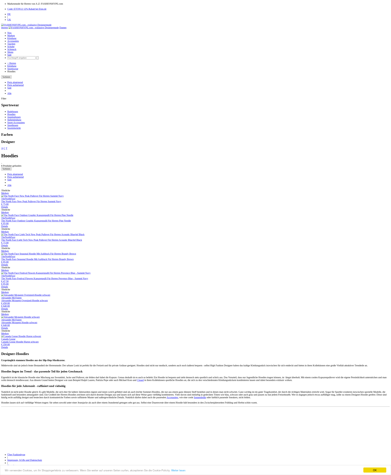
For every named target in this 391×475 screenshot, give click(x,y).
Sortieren (6, 77)
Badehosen (12, 111)
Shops (10, 52)
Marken (11, 35)
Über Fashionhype (16, 454)
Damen (62, 27)
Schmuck (11, 49)
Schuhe (11, 46)
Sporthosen (12, 125)
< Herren (11, 63)
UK (9, 19)
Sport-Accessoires (16, 122)
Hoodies (11, 114)
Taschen (11, 44)
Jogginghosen (14, 117)
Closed (140, 380)
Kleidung (11, 38)
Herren (4, 27)
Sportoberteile (14, 128)
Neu (9, 32)
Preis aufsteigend (15, 85)
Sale (9, 55)
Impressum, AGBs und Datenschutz (24, 460)
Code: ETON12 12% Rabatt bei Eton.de (26, 9)
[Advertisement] (93, 429)
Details (4, 207)
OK (375, 470)
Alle (9, 93)
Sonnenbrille (200, 397)
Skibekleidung (14, 119)
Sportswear (12, 68)
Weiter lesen (178, 470)
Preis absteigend (15, 82)
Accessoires (13, 41)
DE (9, 14)
